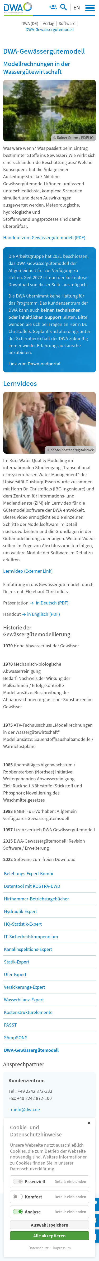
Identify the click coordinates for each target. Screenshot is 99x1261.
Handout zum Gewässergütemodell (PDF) (44, 237)
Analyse (33, 1211)
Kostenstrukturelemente (28, 1012)
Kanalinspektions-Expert (28, 949)
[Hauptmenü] (90, 7)
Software (67, 23)
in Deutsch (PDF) (51, 602)
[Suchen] (63, 8)
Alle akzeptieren (49, 1235)
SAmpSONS (15, 1037)
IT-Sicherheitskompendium (31, 936)
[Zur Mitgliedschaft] (52, 8)
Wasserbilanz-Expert (24, 999)
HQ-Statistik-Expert (23, 924)
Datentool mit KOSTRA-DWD (32, 886)
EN (76, 7)
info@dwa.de (27, 1109)
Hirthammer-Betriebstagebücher (36, 898)
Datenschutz (39, 1247)
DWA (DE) (29, 23)
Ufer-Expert (15, 974)
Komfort (33, 1196)
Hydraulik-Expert (20, 911)
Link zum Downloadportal (34, 363)
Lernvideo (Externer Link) (28, 571)
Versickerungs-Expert (24, 987)
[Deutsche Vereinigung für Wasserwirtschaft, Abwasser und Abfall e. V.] (18, 7)
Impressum (62, 1247)
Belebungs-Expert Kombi (28, 873)
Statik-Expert (16, 961)
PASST (10, 1025)
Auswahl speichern (49, 1225)
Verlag (48, 23)
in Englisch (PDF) (43, 614)
